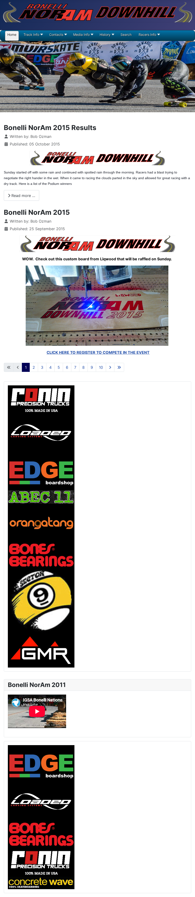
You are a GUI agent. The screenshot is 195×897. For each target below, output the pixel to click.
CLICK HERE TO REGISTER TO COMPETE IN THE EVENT (98, 352)
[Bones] (41, 834)
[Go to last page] (119, 367)
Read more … (22, 195)
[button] (57, 36)
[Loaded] (41, 801)
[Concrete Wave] (41, 882)
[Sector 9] (41, 600)
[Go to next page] (110, 367)
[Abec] (41, 496)
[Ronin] (41, 862)
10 (101, 367)
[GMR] (41, 650)
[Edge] (41, 763)
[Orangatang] (41, 522)
